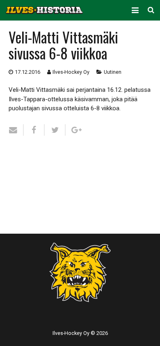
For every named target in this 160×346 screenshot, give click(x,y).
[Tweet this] (55, 130)
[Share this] (34, 130)
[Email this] (16, 130)
